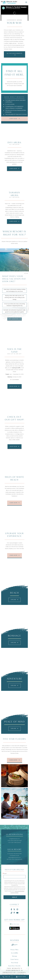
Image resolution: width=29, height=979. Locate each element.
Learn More (13, 118)
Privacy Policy (14, 949)
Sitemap (14, 956)
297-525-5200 (11, 859)
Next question (13, 319)
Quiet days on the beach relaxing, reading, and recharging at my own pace (14, 290)
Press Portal (14, 963)
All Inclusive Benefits (14, 53)
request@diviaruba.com (14, 857)
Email (4, 873)
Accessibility (14, 953)
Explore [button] (13, 599)
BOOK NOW (22, 976)
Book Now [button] (13, 386)
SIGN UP (14, 897)
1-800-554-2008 (12, 840)
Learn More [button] (13, 168)
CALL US (7, 976)
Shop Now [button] (13, 446)
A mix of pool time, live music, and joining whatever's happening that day (14, 304)
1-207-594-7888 (12, 842)
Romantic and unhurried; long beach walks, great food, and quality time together (15, 311)
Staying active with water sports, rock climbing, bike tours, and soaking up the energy (14, 297)
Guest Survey (14, 959)
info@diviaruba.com (14, 838)
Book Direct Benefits (14, 966)
